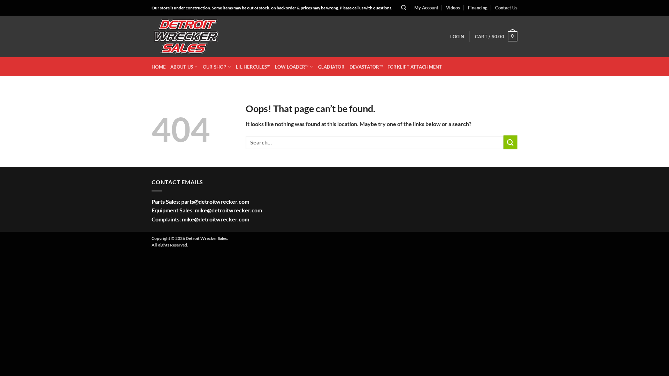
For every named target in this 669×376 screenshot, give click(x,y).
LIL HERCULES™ (253, 67)
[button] (457, 36)
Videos (453, 7)
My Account (426, 7)
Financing (477, 7)
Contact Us (506, 7)
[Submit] (510, 142)
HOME (159, 67)
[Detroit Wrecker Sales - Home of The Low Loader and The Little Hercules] (186, 36)
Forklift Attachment (414, 67)
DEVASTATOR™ (366, 67)
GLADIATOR (331, 67)
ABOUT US (181, 67)
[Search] (403, 8)
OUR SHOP (214, 67)
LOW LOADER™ (291, 67)
